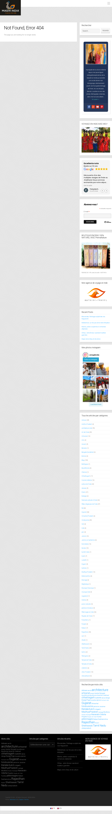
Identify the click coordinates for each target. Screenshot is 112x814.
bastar (97, 693)
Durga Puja (86, 700)
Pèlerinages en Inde (88, 612)
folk (83, 508)
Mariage (84, 580)
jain (83, 532)
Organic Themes (24, 799)
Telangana (85, 656)
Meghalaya (85, 584)
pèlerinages (87, 719)
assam (92, 693)
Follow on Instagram (90, 359)
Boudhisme (93, 695)
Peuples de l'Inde (87, 616)
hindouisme (87, 706)
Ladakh (84, 560)
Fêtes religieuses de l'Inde (89, 504)
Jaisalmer (102, 706)
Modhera (106, 712)
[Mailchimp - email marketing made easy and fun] (107, 225)
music (83, 714)
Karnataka (85, 544)
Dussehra (93, 700)
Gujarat (84, 512)
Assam (84, 444)
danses (84, 488)
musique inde (86, 592)
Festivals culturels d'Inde (89, 500)
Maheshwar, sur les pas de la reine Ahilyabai (96, 323)
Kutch (83, 556)
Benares (84, 448)
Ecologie (84, 496)
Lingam (98, 709)
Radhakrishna (103, 719)
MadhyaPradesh (90, 712)
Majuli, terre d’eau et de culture (91, 339)
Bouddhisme (85, 468)
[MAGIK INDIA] (10, 7)
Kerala (84, 548)
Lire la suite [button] (88, 186)
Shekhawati (85, 644)
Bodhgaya (85, 464)
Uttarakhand (86, 676)
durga (107, 698)
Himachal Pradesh (87, 516)
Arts (83, 440)
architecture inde (87, 428)
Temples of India (87, 664)
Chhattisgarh (86, 476)
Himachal (95, 703)
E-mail (87, 212)
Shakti (84, 640)
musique (88, 714)
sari (83, 636)
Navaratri (95, 714)
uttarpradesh (86, 728)
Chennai (84, 472)
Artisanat (85, 436)
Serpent (97, 723)
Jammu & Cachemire (88, 540)
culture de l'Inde (86, 484)
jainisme (96, 706)
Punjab (84, 624)
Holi (83, 524)
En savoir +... (96, 99)
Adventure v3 (13, 799)
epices (98, 700)
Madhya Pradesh (87, 572)
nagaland (85, 596)
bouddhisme (85, 695)
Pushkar (99, 717)
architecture (100, 690)
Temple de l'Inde (86, 660)
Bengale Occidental (88, 452)
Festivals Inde (105, 700)
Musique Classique (88, 588)
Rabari (84, 628)
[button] (106, 190)
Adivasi (84, 420)
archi (89, 690)
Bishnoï (84, 456)
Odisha (84, 600)
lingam (84, 564)
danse (103, 698)
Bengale (102, 693)
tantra (84, 652)
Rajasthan (85, 632)
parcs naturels (86, 604)
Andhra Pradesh (87, 424)
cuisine (98, 697)
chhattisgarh (88, 697)
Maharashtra (86, 576)
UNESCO (84, 668)
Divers (84, 492)
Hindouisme (85, 520)
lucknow (84, 568)
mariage (100, 712)
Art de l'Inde (85, 432)
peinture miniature (87, 608)
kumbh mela (85, 552)
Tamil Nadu (85, 648)
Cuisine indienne (87, 480)
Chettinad (106, 695)
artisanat (86, 693)
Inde (83, 528)
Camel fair (100, 695)
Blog (83, 460)
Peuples (84, 717)
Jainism (84, 536)
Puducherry (85, 620)
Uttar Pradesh (86, 672)
